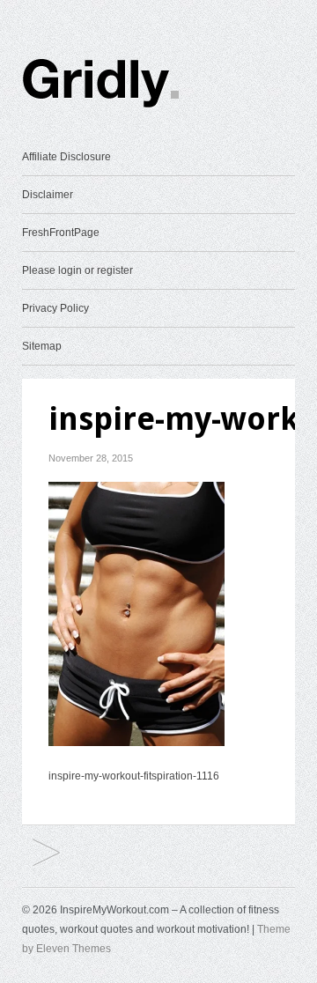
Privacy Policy (55, 308)
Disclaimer (47, 194)
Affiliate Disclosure (66, 157)
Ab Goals (46, 854)
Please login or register (77, 270)
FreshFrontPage (61, 232)
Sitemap (42, 346)
